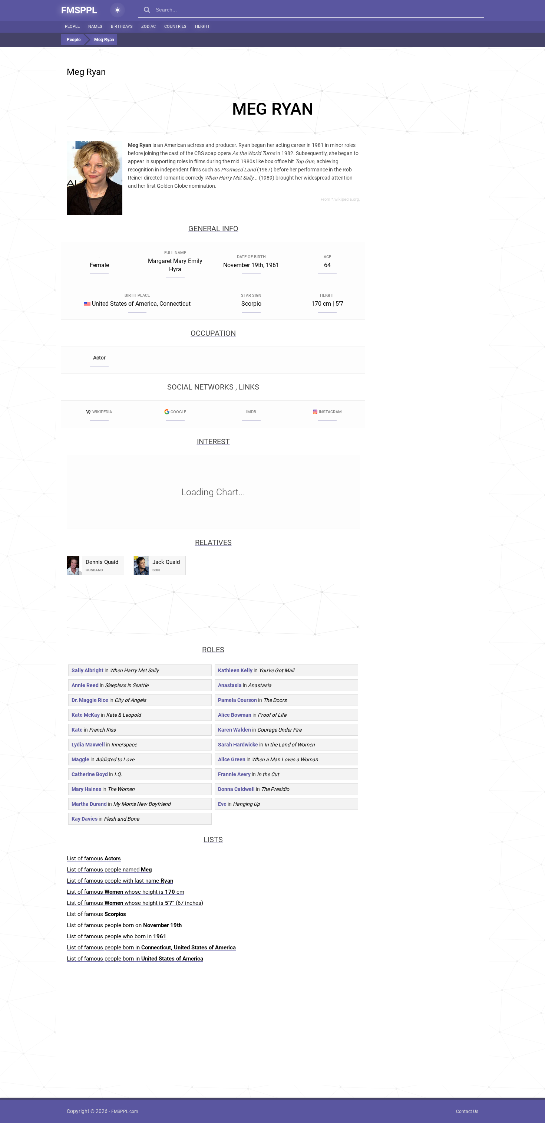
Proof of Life (272, 715)
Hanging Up (246, 804)
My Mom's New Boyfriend (142, 804)
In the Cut (268, 774)
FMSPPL (79, 10)
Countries (175, 26)
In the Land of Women (289, 745)
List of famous (94, 858)
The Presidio (275, 789)
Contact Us (467, 1111)
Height (202, 26)
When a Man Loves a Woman (285, 759)
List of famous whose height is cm (125, 892)
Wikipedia (102, 412)
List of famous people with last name (120, 880)
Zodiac (148, 26)
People (72, 26)
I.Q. (118, 774)
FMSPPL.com (124, 1111)
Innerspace (124, 745)
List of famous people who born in (116, 936)
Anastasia (259, 685)
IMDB (251, 412)
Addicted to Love (115, 759)
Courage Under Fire (279, 730)
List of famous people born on (124, 925)
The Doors (275, 700)
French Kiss (102, 730)
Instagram (330, 412)
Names (95, 26)
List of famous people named (109, 869)
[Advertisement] (272, 109)
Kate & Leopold (123, 715)
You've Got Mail (276, 670)
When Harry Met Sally (134, 670)
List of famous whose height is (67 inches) (135, 903)
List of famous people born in (151, 947)
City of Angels (130, 700)
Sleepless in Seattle (126, 685)
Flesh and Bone (121, 819)
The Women (121, 789)
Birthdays (122, 26)
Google (178, 412)
